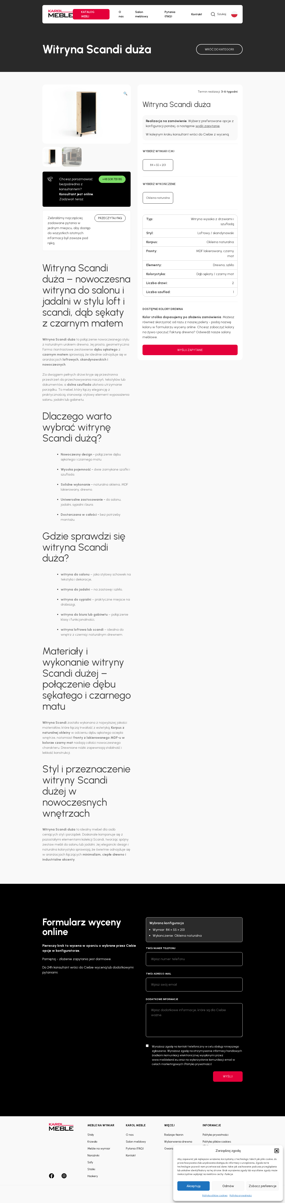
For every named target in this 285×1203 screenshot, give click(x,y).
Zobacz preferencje (262, 1186)
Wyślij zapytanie (190, 350)
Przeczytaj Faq (110, 218)
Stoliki (91, 1169)
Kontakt (196, 14)
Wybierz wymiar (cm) (158, 151)
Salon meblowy (141, 14)
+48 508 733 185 (112, 179)
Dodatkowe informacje (162, 999)
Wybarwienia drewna (178, 1141)
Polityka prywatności (241, 1195)
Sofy (90, 1162)
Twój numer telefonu (160, 948)
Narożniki (93, 1155)
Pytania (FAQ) (170, 14)
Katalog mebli (88, 14)
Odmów (228, 1186)
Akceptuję (194, 1186)
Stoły (90, 1135)
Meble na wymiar (98, 1148)
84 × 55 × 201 (158, 165)
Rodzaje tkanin (173, 1135)
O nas (121, 14)
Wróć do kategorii (219, 49)
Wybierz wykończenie (159, 184)
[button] (277, 1151)
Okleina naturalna (158, 198)
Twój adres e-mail (158, 973)
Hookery (92, 1176)
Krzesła (92, 1141)
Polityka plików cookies (214, 1195)
